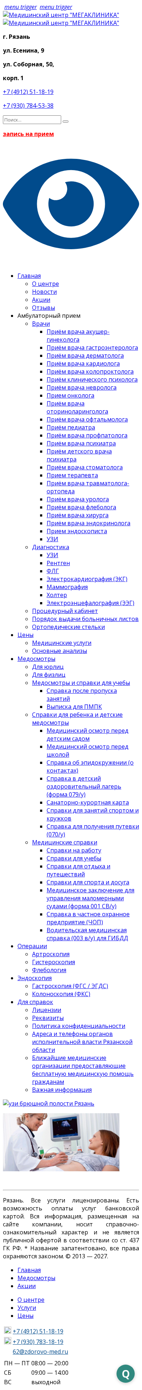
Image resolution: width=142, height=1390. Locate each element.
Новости (44, 292)
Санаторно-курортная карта (88, 802)
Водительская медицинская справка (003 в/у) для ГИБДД (87, 934)
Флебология (49, 970)
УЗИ (52, 539)
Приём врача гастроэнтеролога (92, 347)
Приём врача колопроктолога (90, 371)
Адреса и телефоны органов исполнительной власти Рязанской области (82, 1042)
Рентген (58, 563)
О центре (45, 284)
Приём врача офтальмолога (87, 419)
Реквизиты (48, 1018)
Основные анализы (59, 651)
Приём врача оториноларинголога (77, 407)
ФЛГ (53, 571)
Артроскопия (51, 954)
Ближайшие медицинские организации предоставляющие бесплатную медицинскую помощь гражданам (83, 1070)
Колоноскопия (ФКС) (61, 994)
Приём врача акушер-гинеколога (78, 336)
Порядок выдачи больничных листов (85, 619)
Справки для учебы (74, 858)
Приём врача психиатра (81, 443)
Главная (29, 276)
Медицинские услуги (61, 643)
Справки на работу (74, 850)
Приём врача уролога (78, 499)
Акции (41, 300)
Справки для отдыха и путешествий (78, 870)
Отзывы (43, 308)
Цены (25, 635)
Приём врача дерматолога (85, 355)
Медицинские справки (64, 842)
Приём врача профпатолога (87, 435)
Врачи (41, 324)
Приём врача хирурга (78, 515)
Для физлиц (49, 675)
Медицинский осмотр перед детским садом (88, 735)
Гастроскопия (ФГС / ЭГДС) (70, 986)
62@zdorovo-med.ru (40, 1352)
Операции (32, 946)
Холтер (57, 595)
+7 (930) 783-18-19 (38, 1342)
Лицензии (46, 1010)
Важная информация (62, 1090)
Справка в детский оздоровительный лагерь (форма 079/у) (84, 786)
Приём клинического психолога (92, 379)
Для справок (35, 1002)
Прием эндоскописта (77, 531)
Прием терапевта (72, 475)
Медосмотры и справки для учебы (81, 683)
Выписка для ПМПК (74, 707)
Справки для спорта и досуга (88, 882)
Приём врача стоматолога (85, 467)
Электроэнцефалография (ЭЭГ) (90, 603)
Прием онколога (70, 395)
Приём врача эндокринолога (88, 523)
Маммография (67, 587)
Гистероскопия (53, 962)
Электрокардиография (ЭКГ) (87, 579)
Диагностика (50, 547)
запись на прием (28, 134)
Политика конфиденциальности (78, 1026)
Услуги (26, 1308)
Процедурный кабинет (65, 611)
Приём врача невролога (82, 387)
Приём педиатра (71, 427)
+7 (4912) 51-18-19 (28, 92)
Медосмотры (36, 659)
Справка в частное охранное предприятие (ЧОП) (88, 918)
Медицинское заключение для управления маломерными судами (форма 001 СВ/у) (90, 898)
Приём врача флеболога (81, 507)
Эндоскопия (34, 978)
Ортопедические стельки (68, 627)
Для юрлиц (48, 667)
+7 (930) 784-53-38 (28, 106)
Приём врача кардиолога (83, 363)
